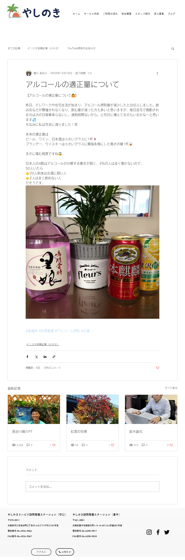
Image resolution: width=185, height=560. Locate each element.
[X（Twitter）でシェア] (36, 356)
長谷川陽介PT (22, 431)
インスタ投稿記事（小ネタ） (43, 48)
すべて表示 (171, 388)
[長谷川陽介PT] (34, 409)
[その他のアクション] (157, 73)
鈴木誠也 (135, 431)
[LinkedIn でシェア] (45, 356)
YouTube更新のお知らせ (82, 48)
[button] (173, 48)
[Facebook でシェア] (27, 356)
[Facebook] (158, 532)
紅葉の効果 (79, 431)
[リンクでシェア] (54, 356)
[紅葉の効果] (92, 409)
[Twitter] (166, 532)
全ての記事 (14, 48)
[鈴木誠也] (151, 409)
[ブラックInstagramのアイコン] (149, 532)
